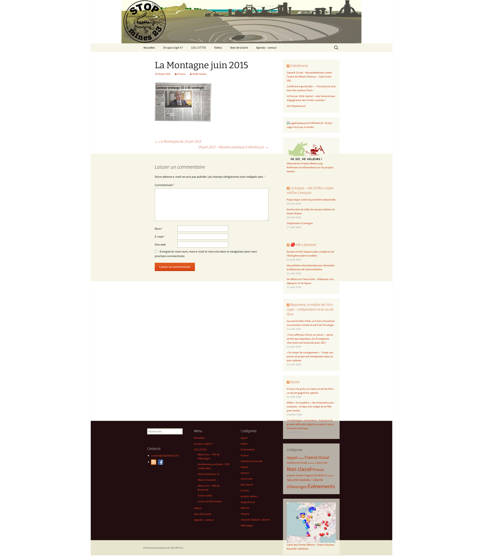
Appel (292, 457)
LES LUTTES (198, 47)
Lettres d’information (210, 501)
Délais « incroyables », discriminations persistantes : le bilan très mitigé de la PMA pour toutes (311, 406)
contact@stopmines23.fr (165, 455)
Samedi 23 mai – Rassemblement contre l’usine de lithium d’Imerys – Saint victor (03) (309, 76)
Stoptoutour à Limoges (300, 223)
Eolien (301, 458)
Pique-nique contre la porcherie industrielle (311, 199)
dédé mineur (199, 74)
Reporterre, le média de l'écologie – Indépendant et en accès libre (310, 309)
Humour (311, 463)
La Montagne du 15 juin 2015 (178, 141)
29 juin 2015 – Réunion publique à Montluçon (233, 147)
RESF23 (322, 475)
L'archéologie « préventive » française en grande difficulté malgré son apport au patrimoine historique (310, 424)
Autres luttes (205, 495)
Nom (159, 228)
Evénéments (299, 65)
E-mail (160, 236)
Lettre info (321, 462)
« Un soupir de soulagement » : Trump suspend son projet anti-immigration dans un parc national (310, 356)
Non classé (299, 469)
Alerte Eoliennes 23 (208, 474)
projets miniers (295, 475)
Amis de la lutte (239, 47)
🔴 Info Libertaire (303, 244)
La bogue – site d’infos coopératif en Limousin (310, 190)
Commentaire (165, 185)
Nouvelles (149, 47)
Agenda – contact (266, 47)
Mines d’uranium (207, 480)
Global (323, 457)
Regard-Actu (311, 475)
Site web (160, 244)
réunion (330, 475)
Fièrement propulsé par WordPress (163, 547)
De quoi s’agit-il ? (173, 47)
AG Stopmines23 (296, 106)
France (311, 457)
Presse (181, 74)
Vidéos (218, 47)
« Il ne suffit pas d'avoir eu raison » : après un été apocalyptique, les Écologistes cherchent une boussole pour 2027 (310, 338)
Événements (321, 486)
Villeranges (297, 486)
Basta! (295, 381)
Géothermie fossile (297, 462)
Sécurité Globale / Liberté (305, 480)
